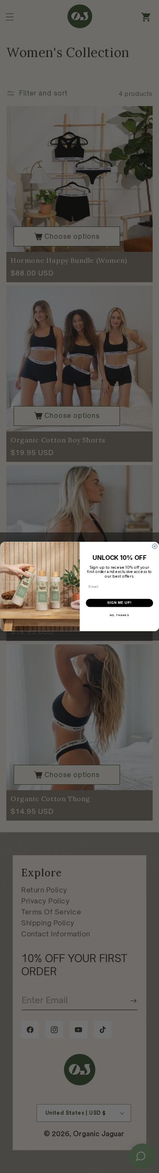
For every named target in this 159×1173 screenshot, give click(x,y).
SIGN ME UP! (119, 603)
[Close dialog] (154, 546)
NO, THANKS (119, 615)
